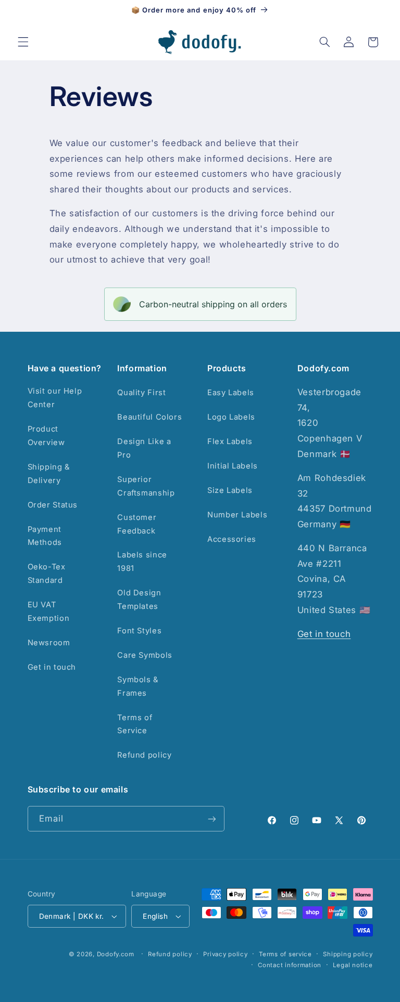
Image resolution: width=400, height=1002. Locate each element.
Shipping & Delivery (49, 473)
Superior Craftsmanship (145, 486)
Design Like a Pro (144, 448)
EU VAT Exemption (49, 611)
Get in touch (52, 667)
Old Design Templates (139, 599)
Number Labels (237, 514)
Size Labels (230, 490)
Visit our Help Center (55, 397)
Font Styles (139, 630)
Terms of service (285, 954)
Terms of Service (134, 724)
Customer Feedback (136, 524)
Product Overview (46, 435)
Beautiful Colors (149, 417)
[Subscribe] (211, 818)
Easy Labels (230, 392)
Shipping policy (347, 954)
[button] (23, 42)
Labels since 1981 (142, 561)
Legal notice (353, 965)
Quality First (141, 392)
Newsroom (49, 642)
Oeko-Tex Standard (47, 573)
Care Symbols (144, 655)
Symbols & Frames (137, 686)
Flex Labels (230, 441)
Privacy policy (225, 954)
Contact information (289, 965)
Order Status (53, 505)
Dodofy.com (115, 954)
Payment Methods (45, 536)
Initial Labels (232, 466)
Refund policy (144, 755)
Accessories (231, 539)
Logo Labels (231, 417)
